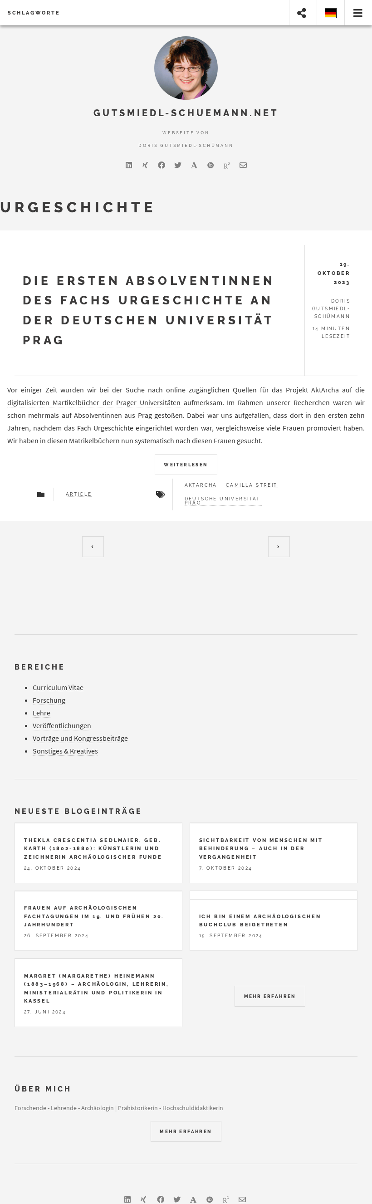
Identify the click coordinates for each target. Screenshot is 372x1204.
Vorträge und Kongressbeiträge (80, 738)
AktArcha (201, 485)
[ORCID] (210, 165)
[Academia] (194, 165)
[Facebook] (161, 165)
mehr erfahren (270, 996)
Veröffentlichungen (62, 725)
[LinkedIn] (129, 165)
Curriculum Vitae (58, 687)
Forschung (49, 700)
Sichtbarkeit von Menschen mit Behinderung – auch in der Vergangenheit (261, 848)
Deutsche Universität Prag (222, 501)
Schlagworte (34, 13)
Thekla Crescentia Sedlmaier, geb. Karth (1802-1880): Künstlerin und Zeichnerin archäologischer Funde (93, 848)
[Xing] (145, 165)
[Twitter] (177, 165)
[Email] (243, 165)
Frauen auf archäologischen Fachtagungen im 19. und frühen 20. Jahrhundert (94, 916)
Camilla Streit (252, 485)
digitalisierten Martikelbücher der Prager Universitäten (94, 402)
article (79, 494)
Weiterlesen (186, 464)
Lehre (41, 712)
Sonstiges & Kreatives (65, 750)
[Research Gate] (226, 165)
